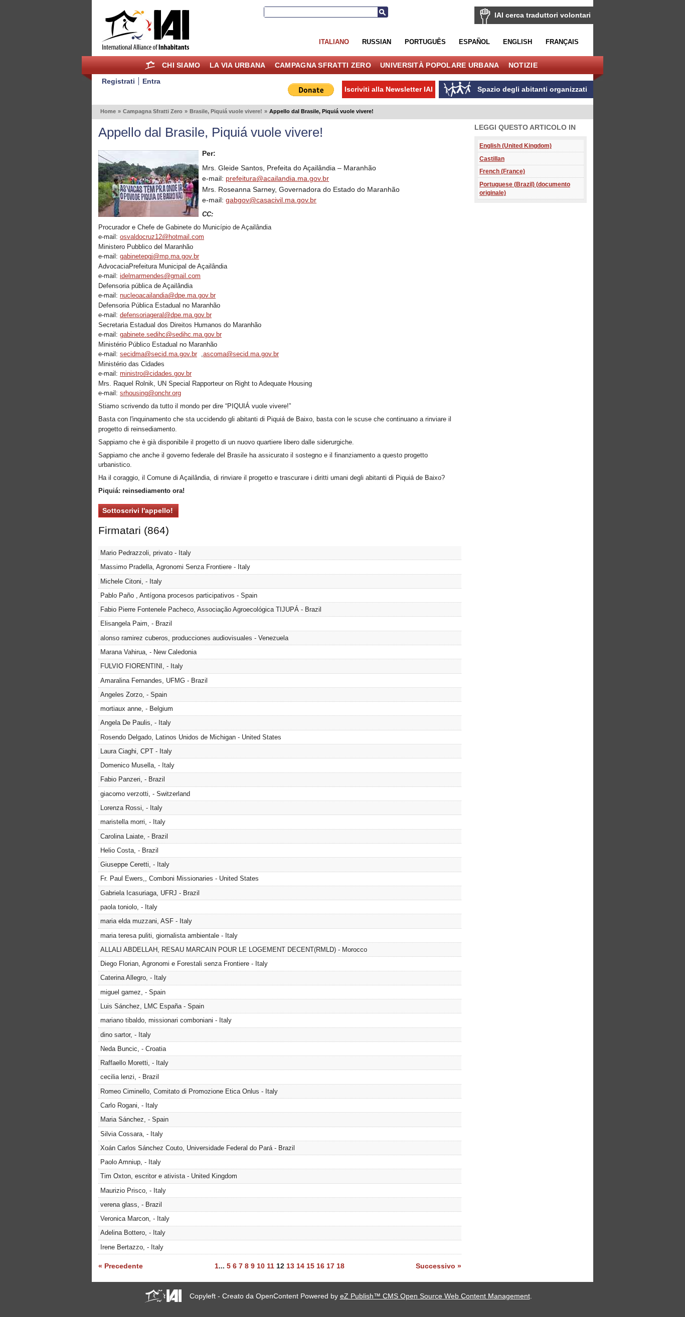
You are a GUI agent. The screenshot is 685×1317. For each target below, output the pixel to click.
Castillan (491, 158)
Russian (376, 42)
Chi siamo (181, 65)
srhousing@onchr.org (150, 393)
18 (340, 1266)
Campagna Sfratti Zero (323, 65)
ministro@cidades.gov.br (156, 373)
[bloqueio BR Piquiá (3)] (148, 214)
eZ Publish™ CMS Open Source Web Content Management (435, 1296)
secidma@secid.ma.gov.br (158, 354)
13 (290, 1266)
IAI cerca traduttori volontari (542, 15)
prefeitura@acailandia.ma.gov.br (277, 178)
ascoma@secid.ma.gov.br (241, 354)
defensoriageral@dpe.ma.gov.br (166, 315)
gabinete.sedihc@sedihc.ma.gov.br (171, 334)
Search (383, 12)
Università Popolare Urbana (439, 65)
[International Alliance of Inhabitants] (145, 30)
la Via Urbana (238, 65)
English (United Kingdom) (515, 145)
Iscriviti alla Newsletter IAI (389, 89)
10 (261, 1266)
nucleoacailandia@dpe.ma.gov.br (168, 295)
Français (562, 42)
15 (310, 1266)
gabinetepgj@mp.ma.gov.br (159, 256)
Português (425, 42)
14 (300, 1266)
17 (330, 1266)
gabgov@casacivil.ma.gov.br (271, 200)
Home (150, 65)
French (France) (502, 171)
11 (270, 1266)
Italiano (334, 42)
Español (474, 42)
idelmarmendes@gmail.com (160, 276)
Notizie (523, 65)
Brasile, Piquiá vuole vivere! (226, 111)
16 (320, 1266)
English (517, 42)
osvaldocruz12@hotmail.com (162, 236)
